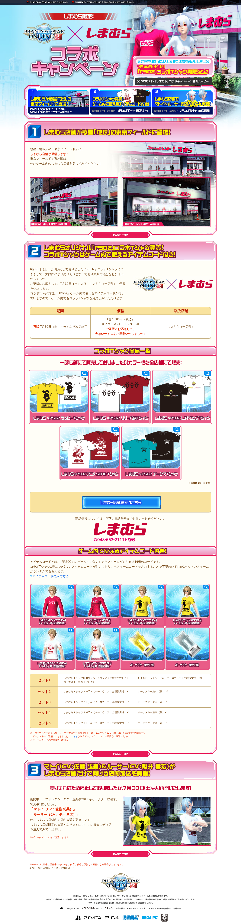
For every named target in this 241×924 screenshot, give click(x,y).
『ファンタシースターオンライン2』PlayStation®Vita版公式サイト (103, 2)
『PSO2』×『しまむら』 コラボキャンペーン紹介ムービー (173, 81)
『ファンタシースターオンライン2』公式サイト (48, 2)
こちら (74, 736)
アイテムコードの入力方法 (50, 576)
